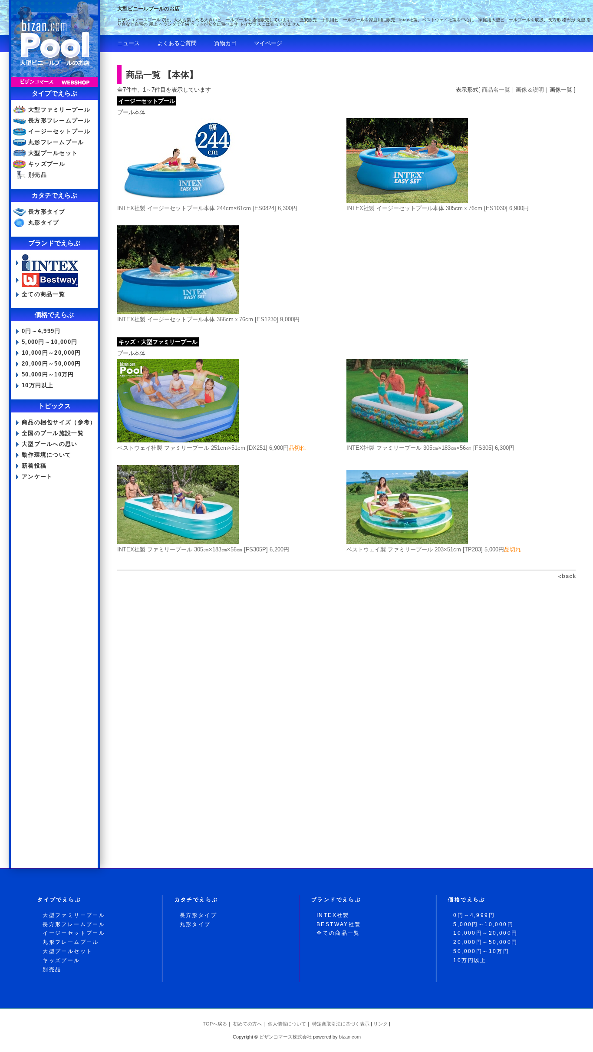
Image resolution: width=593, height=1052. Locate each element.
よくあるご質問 (177, 43)
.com (350, 1036)
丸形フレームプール (56, 142)
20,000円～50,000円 (51, 363)
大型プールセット (53, 153)
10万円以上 (38, 385)
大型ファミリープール (59, 109)
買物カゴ (225, 43)
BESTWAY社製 (338, 924)
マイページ (268, 43)
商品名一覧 (496, 89)
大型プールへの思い (50, 444)
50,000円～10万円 (48, 374)
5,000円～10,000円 (49, 342)
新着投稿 (34, 465)
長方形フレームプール (59, 120)
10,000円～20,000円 (51, 353)
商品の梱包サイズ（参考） (59, 422)
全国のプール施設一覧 (53, 433)
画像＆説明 (530, 89)
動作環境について (46, 455)
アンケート (37, 476)
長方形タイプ (47, 211)
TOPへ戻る (215, 1023)
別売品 (37, 174)
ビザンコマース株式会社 (285, 1036)
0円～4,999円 (41, 331)
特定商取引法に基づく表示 (340, 1023)
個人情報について (287, 1023)
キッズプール (47, 164)
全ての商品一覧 (43, 294)
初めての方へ (247, 1023)
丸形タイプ (43, 222)
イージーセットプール (59, 131)
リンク (380, 1023)
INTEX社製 (332, 915)
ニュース (128, 43)
